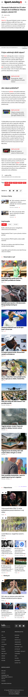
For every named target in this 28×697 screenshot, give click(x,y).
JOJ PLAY (3, 637)
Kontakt (3, 673)
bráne (17, 162)
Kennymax (17, 691)
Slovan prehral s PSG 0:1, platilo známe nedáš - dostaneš (13, 239)
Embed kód (25, 48)
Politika (17, 658)
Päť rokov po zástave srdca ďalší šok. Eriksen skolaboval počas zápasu (12, 245)
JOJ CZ (3, 642)
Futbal (20, 182)
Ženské (3, 649)
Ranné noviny (18, 644)
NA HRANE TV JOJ (18, 646)
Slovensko (7, 184)
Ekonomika (17, 660)
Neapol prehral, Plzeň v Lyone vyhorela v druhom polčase (13, 234)
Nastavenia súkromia (6, 683)
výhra (6, 182)
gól (2, 67)
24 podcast (17, 649)
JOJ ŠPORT (3, 639)
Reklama (3, 670)
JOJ (2, 635)
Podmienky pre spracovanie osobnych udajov (7, 677)
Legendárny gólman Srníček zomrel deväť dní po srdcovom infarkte (13, 250)
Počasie (3, 660)
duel (5, 56)
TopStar (3, 651)
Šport (24, 182)
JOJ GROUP (4, 644)
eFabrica (17, 693)
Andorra (15, 182)
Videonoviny (18, 642)
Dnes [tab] (4, 224)
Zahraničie (17, 653)
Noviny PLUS (17, 639)
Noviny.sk (17, 635)
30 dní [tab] (15, 224)
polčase (11, 91)
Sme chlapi (4, 653)
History (3, 658)
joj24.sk (17, 637)
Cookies (3, 680)
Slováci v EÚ (17, 662)
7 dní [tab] (9, 224)
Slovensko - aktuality (20, 651)
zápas (10, 182)
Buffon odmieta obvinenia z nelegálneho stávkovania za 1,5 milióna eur (11, 228)
